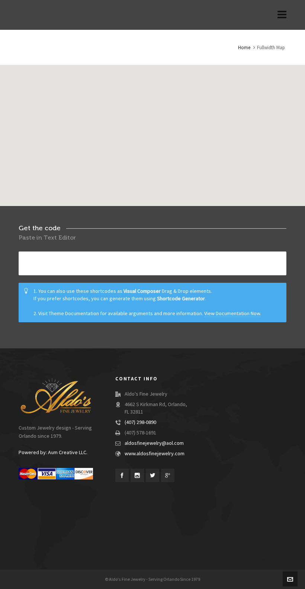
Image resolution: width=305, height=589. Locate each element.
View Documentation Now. (232, 314)
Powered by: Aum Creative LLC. (53, 453)
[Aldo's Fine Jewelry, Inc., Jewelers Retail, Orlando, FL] (126, 515)
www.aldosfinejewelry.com (154, 454)
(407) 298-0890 (140, 422)
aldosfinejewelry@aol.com (154, 443)
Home (244, 47)
